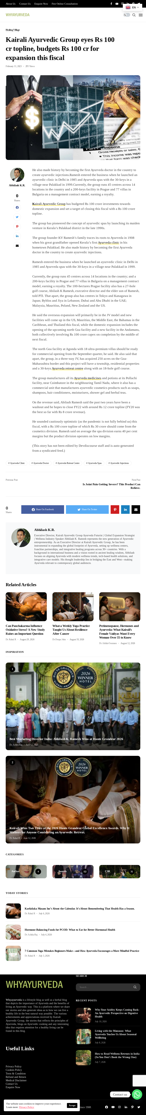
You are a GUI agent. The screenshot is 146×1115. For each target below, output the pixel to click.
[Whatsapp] (137, 1094)
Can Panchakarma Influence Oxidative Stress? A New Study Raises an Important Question (25, 629)
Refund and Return (16, 1077)
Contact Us (25, 3)
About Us (10, 3)
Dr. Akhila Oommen (108, 643)
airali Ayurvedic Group (49, 204)
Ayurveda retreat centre (67, 368)
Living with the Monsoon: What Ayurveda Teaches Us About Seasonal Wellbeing (115, 1034)
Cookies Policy (14, 1070)
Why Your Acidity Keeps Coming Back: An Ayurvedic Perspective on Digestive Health (117, 1013)
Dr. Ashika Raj (16, 744)
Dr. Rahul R (11, 639)
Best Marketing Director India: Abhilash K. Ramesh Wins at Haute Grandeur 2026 (66, 739)
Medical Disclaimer (16, 1080)
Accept (72, 1105)
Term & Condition (16, 1073)
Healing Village (13, 30)
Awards (13, 733)
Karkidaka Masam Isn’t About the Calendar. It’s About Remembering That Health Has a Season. (80, 908)
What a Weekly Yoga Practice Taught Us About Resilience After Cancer (71, 629)
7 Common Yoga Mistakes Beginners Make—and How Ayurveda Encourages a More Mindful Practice (82, 951)
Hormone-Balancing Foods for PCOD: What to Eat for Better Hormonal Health (70, 929)
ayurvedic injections (119, 463)
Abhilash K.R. (17, 185)
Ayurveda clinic (108, 242)
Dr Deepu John (59, 639)
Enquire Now (41, 3)
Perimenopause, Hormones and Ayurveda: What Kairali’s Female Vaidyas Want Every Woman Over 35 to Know (119, 631)
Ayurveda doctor (41, 463)
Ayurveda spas (95, 463)
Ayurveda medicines (87, 378)
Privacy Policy (13, 1066)
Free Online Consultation (65, 3)
